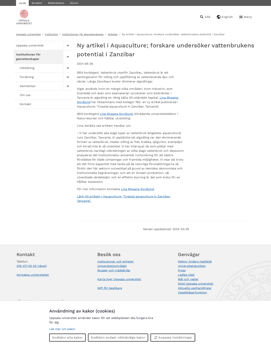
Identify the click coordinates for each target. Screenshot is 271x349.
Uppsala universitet (28, 34)
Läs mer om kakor (62, 329)
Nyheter (113, 34)
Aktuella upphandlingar (195, 288)
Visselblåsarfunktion (192, 292)
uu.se (22, 2)
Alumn (74, 2)
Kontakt (25, 104)
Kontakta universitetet (33, 275)
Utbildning (27, 68)
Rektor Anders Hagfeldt (195, 261)
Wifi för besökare (109, 288)
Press (182, 270)
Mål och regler (188, 279)
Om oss (25, 95)
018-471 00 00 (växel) (32, 266)
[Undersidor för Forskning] (67, 77)
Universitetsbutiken (192, 266)
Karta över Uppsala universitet (119, 279)
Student (37, 2)
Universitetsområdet (112, 266)
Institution (51, 34)
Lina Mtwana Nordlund (116, 114)
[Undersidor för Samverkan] (67, 86)
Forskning (27, 77)
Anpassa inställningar (175, 337)
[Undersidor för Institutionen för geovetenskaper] (67, 57)
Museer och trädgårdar (114, 270)
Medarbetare (56, 2)
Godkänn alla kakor (67, 337)
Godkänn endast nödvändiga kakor (118, 337)
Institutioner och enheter (115, 261)
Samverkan (28, 86)
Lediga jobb (186, 275)
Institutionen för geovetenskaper (83, 34)
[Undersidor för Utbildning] (67, 68)
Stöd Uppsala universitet (195, 283)
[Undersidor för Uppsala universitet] (67, 45)
